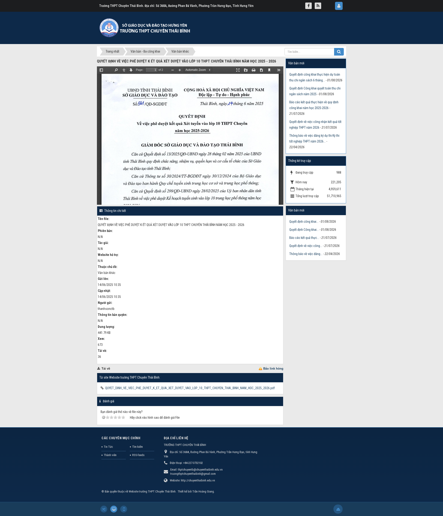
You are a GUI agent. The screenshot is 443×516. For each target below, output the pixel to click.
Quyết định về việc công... (305, 246)
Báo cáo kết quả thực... (304, 238)
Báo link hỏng (273, 368)
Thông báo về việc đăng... (305, 254)
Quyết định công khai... (303, 221)
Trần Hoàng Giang (203, 491)
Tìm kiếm (137, 446)
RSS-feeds (138, 455)
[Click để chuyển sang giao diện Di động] (123, 509)
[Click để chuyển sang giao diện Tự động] (103, 509)
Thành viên (110, 455)
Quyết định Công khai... (304, 229)
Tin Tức (108, 446)
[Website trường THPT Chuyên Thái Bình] (145, 28)
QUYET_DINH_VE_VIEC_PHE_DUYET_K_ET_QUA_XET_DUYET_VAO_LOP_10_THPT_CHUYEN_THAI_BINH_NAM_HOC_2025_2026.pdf (190, 388)
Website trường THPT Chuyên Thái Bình (152, 491)
